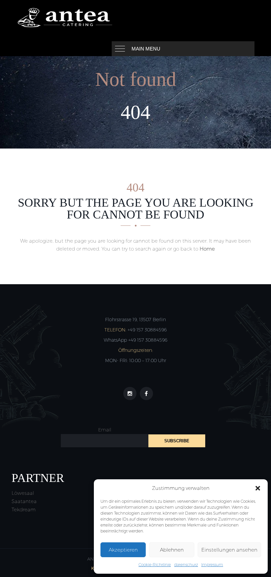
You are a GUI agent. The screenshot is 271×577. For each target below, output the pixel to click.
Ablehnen (172, 550)
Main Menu (146, 48)
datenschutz (186, 564)
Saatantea (24, 501)
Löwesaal (23, 493)
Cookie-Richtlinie (154, 564)
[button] (257, 488)
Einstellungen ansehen (229, 550)
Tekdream (24, 509)
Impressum (212, 564)
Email (104, 430)
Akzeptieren (123, 550)
